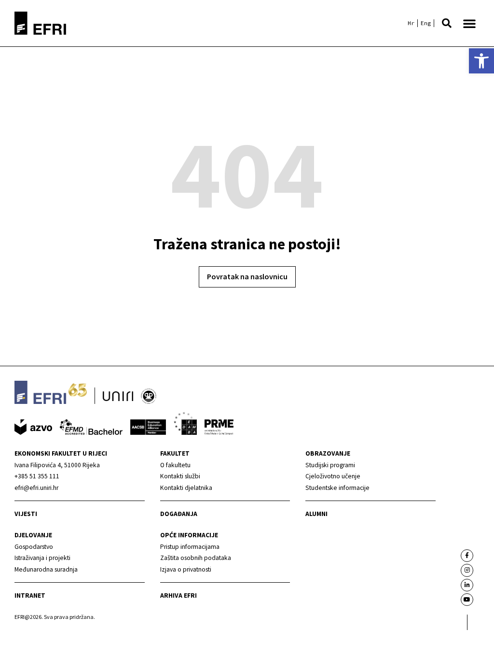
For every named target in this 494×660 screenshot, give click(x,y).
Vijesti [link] (25, 514)
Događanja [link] (178, 514)
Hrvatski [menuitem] (411, 23)
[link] (481, 60)
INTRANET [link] (29, 595)
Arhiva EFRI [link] (178, 595)
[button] (447, 23)
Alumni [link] (316, 514)
